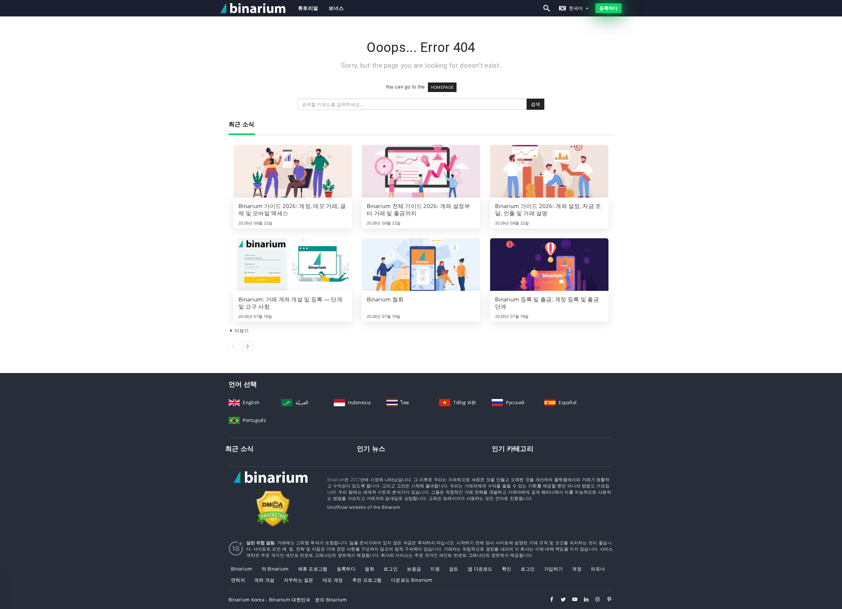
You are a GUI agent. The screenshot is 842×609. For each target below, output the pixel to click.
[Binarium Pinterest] (606, 600)
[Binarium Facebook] (548, 600)
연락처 (238, 580)
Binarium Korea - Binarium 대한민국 (269, 600)
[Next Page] (247, 346)
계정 (577, 569)
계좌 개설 (264, 580)
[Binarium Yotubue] (571, 600)
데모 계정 (333, 580)
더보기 (241, 330)
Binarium (241, 569)
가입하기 (553, 569)
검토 (453, 569)
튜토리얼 (308, 8)
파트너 (598, 569)
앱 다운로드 (480, 569)
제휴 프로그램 (313, 569)
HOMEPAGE (442, 87)
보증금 (414, 569)
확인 (506, 569)
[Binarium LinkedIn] (583, 600)
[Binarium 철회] (421, 264)
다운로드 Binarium (412, 580)
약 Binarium (275, 569)
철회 (369, 569)
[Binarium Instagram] (594, 600)
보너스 (336, 8)
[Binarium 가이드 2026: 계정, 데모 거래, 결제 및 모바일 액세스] (293, 171)
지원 (435, 569)
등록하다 (608, 8)
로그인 (391, 569)
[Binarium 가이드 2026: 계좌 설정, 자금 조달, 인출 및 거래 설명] (549, 171)
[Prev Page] (234, 346)
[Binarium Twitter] (560, 600)
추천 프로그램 (367, 580)
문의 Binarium (331, 600)
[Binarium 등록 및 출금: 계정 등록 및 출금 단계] (549, 264)
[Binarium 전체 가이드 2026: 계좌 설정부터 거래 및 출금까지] (421, 171)
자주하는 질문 (298, 580)
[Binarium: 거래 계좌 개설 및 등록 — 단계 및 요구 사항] (293, 264)
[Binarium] (273, 483)
